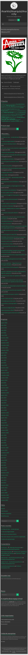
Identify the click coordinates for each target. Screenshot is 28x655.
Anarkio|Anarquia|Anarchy (14, 12)
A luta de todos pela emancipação (9, 199)
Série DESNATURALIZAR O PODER (19, 652)
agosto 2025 (4, 352)
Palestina (10, 115)
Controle (3, 109)
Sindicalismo (21, 117)
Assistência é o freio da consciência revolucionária (13, 168)
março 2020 (4, 445)
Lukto (18, 112)
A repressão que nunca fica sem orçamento (11, 290)
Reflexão (11, 117)
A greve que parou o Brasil (7, 310)
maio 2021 (3, 420)
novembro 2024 (5, 375)
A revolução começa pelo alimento (9, 212)
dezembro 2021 (5, 412)
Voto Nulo (21, 121)
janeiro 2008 (4, 492)
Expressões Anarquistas (12, 110)
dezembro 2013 (5, 472)
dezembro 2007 (5, 495)
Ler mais (3, 641)
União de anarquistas (8, 633)
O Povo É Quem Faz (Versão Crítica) (10, 161)
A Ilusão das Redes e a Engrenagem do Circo (12, 185)
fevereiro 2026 (4, 337)
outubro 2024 (4, 377)
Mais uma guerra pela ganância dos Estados (11, 259)
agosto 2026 (4, 322)
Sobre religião (4, 175)
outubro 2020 (4, 430)
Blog (10, 651)
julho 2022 (3, 407)
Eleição (16, 109)
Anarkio (3, 106)
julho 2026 (3, 325)
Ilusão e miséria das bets (7, 298)
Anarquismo (18, 106)
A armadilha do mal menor (7, 159)
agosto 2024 (4, 380)
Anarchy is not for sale (6, 241)
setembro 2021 (5, 415)
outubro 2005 (4, 500)
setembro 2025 (5, 350)
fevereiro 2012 (4, 485)
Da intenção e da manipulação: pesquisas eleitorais (13, 285)
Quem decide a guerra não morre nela (10, 312)
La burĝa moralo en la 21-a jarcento (9, 230)
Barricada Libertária (13, 107)
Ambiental (6, 104)
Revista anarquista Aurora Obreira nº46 (13, 93)
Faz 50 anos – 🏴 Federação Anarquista (10, 547)
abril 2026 (3, 332)
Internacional (8, 112)
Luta (20, 112)
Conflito (21, 107)
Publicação (16, 82)
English (18, 109)
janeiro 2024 (4, 390)
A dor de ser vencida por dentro (9, 143)
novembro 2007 (5, 497)
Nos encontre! (4, 624)
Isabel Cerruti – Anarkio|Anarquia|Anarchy (11, 561)
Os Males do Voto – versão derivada (10, 137)
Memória (23, 112)
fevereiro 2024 (4, 387)
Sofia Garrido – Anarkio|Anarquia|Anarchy (11, 557)
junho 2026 (4, 327)
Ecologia (7, 109)
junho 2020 (4, 437)
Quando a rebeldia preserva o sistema (10, 208)
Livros (15, 112)
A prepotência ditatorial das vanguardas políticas (13, 254)
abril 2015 (3, 465)
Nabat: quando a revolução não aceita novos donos (13, 154)
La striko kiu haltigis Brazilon (8, 307)
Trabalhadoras (5, 121)
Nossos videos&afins (5, 621)
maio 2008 (3, 490)
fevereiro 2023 (4, 405)
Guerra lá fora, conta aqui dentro (9, 303)
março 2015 (4, 467)
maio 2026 (3, 330)
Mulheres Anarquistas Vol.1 (8, 559)
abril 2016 (3, 462)
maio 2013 (3, 480)
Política (21, 115)
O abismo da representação (8, 152)
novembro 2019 (5, 452)
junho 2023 (4, 400)
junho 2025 (4, 357)
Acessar (3, 508)
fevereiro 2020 (4, 447)
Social (3, 119)
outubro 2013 (4, 475)
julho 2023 (3, 397)
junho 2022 (4, 410)
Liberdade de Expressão (7, 221)
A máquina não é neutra (7, 172)
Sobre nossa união (5, 651)
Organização (4, 115)
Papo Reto (14, 115)
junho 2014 (4, 470)
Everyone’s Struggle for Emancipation (10, 195)
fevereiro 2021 (4, 425)
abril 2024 (3, 382)
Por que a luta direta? (6, 223)
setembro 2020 (5, 432)
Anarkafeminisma (20, 104)
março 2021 (4, 422)
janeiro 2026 (4, 340)
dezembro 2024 (5, 372)
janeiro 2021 (4, 427)
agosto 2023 (4, 395)
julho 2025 (3, 355)
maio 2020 (3, 440)
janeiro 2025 (4, 370)
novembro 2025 (5, 345)
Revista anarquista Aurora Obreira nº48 (14, 97)
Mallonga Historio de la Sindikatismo (10, 181)
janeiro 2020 (4, 450)
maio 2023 (3, 402)
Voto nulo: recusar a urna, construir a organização (13, 148)
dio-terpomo (6, 86)
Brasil (18, 107)
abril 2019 (3, 457)
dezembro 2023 (5, 392)
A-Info (2, 104)
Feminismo (20, 110)
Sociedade (10, 119)
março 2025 (4, 365)
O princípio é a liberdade (7, 206)
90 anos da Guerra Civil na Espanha (9, 267)
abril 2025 (3, 362)
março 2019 (4, 460)
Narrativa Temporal (20, 114)
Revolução (15, 117)
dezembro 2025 (5, 342)
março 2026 (4, 335)
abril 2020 (3, 442)
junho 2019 (4, 455)
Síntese (19, 119)
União (17, 121)
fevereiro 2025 (4, 367)
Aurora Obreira (8, 82)
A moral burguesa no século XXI (9, 234)
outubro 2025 (4, 347)
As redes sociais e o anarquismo (9, 203)
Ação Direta (7, 107)
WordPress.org (5, 516)
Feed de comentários (6, 513)
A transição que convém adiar (8, 301)
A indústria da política (6, 165)
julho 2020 (3, 435)
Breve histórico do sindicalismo (8, 190)
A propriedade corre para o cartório (9, 294)
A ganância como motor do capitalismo (10, 275)
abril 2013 (3, 482)
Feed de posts (4, 511)
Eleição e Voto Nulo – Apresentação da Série (12, 177)
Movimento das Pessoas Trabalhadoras (8, 114)
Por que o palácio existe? (7, 192)
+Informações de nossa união (7, 619)
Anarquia (5, 88)
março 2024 (4, 385)
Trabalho (12, 121)
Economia (12, 109)
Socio (16, 119)
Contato (13, 651)
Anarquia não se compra (7, 243)
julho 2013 (3, 477)
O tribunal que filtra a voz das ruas (9, 246)
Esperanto (4, 111)
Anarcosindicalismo (12, 104)
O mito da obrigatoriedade (7, 141)
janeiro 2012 (4, 487)
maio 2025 (3, 360)
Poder (18, 115)
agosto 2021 (4, 417)
